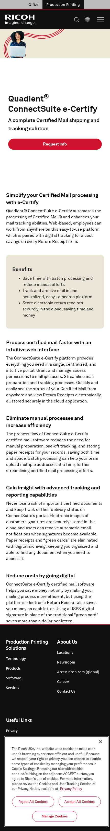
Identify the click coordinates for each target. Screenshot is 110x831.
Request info (55, 144)
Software (13, 678)
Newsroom (66, 662)
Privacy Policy (71, 789)
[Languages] (87, 20)
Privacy (12, 730)
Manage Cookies (55, 816)
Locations (65, 652)
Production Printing (63, 4)
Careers (63, 681)
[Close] (100, 741)
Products (13, 668)
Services (12, 688)
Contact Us (66, 691)
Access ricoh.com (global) (78, 672)
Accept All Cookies (79, 802)
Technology (16, 658)
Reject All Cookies (33, 802)
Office (33, 4)
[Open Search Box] (76, 19)
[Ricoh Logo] (20, 20)
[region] (56, 781)
